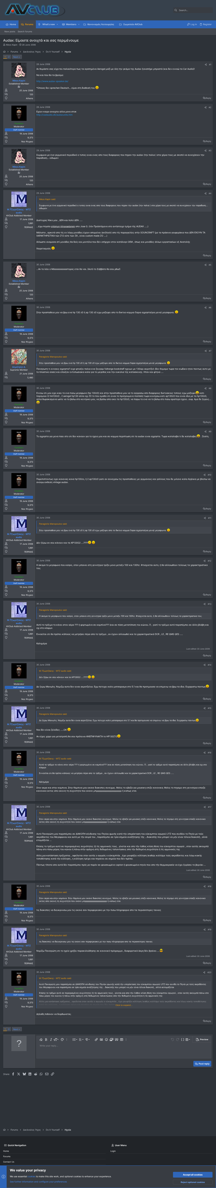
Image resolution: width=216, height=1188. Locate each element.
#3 (210, 150)
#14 (209, 665)
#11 (209, 518)
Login (113, 1151)
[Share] (206, 64)
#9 (210, 431)
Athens (29, 98)
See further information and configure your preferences (38, 1181)
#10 (209, 475)
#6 (210, 307)
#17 (209, 807)
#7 (210, 351)
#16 (209, 752)
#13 (209, 604)
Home (6, 1151)
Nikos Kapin (11, 44)
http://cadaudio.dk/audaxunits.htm (54, 114)
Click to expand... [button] (124, 1005)
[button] (57, 24)
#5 (210, 265)
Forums (6, 1156)
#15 (209, 708)
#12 (209, 561)
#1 (210, 64)
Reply (208, 98)
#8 (210, 388)
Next (15, 57)
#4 (210, 193)
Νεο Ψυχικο (27, 141)
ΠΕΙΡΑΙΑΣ (28, 227)
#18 (209, 886)
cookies (31, 1176)
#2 (210, 107)
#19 (209, 929)
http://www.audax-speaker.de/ (52, 81)
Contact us (8, 1161)
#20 (209, 972)
